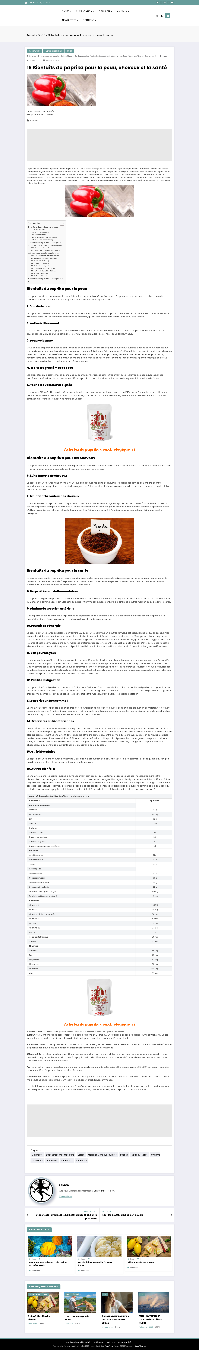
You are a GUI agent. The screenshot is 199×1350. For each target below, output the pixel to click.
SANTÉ (65, 11)
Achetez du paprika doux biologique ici (46, 242)
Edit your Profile (102, 1191)
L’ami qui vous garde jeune (77, 1317)
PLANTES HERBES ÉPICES (54, 51)
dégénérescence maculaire (49, 56)
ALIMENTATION (84, 11)
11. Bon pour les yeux (41, 263)
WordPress (109, 1346)
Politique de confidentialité (78, 1342)
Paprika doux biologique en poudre (122, 1215)
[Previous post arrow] (27, 1215)
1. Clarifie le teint (39, 230)
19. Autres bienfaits (41, 276)
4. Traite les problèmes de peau (45, 237)
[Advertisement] (96, 145)
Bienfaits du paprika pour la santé (44, 253)
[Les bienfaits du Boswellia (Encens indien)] (99, 1246)
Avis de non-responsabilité (119, 1342)
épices (63, 56)
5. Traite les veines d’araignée (44, 240)
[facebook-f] (157, 2)
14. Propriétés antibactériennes (45, 271)
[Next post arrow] (171, 1215)
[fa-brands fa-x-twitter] (161, 2)
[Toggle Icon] (167, 15)
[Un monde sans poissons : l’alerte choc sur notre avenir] (50, 1246)
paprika (93, 56)
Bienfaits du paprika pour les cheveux (46, 245)
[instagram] (168, 2)
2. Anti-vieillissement (41, 232)
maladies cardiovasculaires (78, 56)
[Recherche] (157, 16)
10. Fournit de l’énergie (42, 261)
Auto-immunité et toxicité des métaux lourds (150, 1319)
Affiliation (98, 1342)
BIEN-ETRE (104, 11)
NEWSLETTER (69, 20)
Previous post (90, 1211)
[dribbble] (164, 2)
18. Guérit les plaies (41, 273)
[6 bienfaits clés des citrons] (149, 1246)
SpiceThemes (140, 1346)
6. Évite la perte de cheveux (43, 248)
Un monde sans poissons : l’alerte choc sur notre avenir (48, 1263)
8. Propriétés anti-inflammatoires (46, 256)
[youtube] (172, 2)
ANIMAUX (122, 11)
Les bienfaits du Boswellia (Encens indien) (95, 1263)
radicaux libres (102, 56)
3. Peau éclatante (40, 235)
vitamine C (141, 56)
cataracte (33, 56)
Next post (106, 1211)
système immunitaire (118, 56)
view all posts (65, 1196)
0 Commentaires (53, 60)
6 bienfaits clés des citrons (140, 1262)
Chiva (164, 56)
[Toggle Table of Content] (60, 224)
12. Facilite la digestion (42, 266)
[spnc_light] (161, 15)
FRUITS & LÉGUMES (35, 1294)
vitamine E (151, 56)
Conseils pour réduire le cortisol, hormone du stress (116, 1319)
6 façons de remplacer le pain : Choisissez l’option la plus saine (66, 1216)
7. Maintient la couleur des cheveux (47, 250)
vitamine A (132, 56)
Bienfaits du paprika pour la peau (44, 227)
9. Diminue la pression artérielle (45, 258)
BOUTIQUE (88, 20)
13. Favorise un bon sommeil (44, 268)
